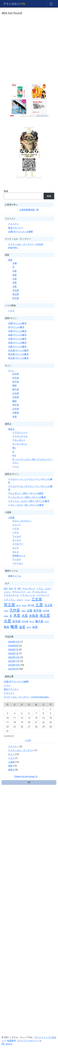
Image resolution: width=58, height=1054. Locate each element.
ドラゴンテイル (20, 436)
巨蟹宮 (6, 616)
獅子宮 (32, 622)
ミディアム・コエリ (13, 599)
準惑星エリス (18, 555)
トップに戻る (49, 1037)
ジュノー (16, 524)
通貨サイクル (14, 575)
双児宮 (24, 605)
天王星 (15, 290)
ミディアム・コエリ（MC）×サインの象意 (28, 501)
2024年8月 (13, 645)
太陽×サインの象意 (17, 323)
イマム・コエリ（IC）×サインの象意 (26, 504)
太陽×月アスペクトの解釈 (20, 231)
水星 (14, 270)
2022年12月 (14, 657)
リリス (15, 466)
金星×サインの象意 (17, 334)
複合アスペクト (15, 227)
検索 (6, 191)
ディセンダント (20, 443)
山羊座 (15, 408)
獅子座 (15, 389)
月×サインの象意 (16, 327)
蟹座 (14, 385)
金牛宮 (29, 627)
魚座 (14, 416)
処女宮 (18, 605)
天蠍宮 (23, 611)
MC (14, 447)
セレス (15, 551)
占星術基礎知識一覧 (29, 209)
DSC (11, 588)
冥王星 (15, 298)
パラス (15, 532)
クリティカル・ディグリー (21, 750)
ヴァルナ (16, 559)
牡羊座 (15, 373)
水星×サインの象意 (17, 331)
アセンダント (18, 440)
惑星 (10, 259)
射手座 (15, 404)
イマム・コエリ (44, 588)
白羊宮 (47, 622)
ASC (6, 588)
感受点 (11, 429)
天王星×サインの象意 (18, 350)
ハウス (11, 310)
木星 (14, 282)
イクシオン (17, 563)
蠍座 (14, 401)
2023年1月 (13, 653)
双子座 (15, 381)
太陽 (14, 263)
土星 (14, 286)
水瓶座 (15, 412)
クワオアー (17, 543)
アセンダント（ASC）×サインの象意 (25, 493)
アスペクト (13, 223)
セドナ (15, 547)
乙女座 (15, 393)
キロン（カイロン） (22, 520)
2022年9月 (13, 668)
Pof (14, 455)
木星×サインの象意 (17, 342)
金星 (14, 274)
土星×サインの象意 (17, 346)
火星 (14, 278)
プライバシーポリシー (27, 1040)
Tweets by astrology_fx (25, 776)
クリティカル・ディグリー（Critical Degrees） (27, 696)
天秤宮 (6, 611)
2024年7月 (13, 649)
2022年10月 (14, 664)
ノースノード (42, 595)
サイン (11, 370)
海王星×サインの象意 (18, 354)
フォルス (16, 536)
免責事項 (11, 1040)
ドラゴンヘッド (20, 432)
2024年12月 (14, 641)
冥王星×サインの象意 (18, 358)
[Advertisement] (29, 51)
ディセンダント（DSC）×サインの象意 (27, 497)
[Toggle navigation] (51, 3)
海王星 (15, 294)
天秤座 (15, 397)
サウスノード (18, 591)
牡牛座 (15, 377)
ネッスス (16, 539)
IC (13, 451)
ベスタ (15, 528)
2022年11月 (14, 661)
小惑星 (11, 517)
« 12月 (28, 740)
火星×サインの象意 (17, 338)
